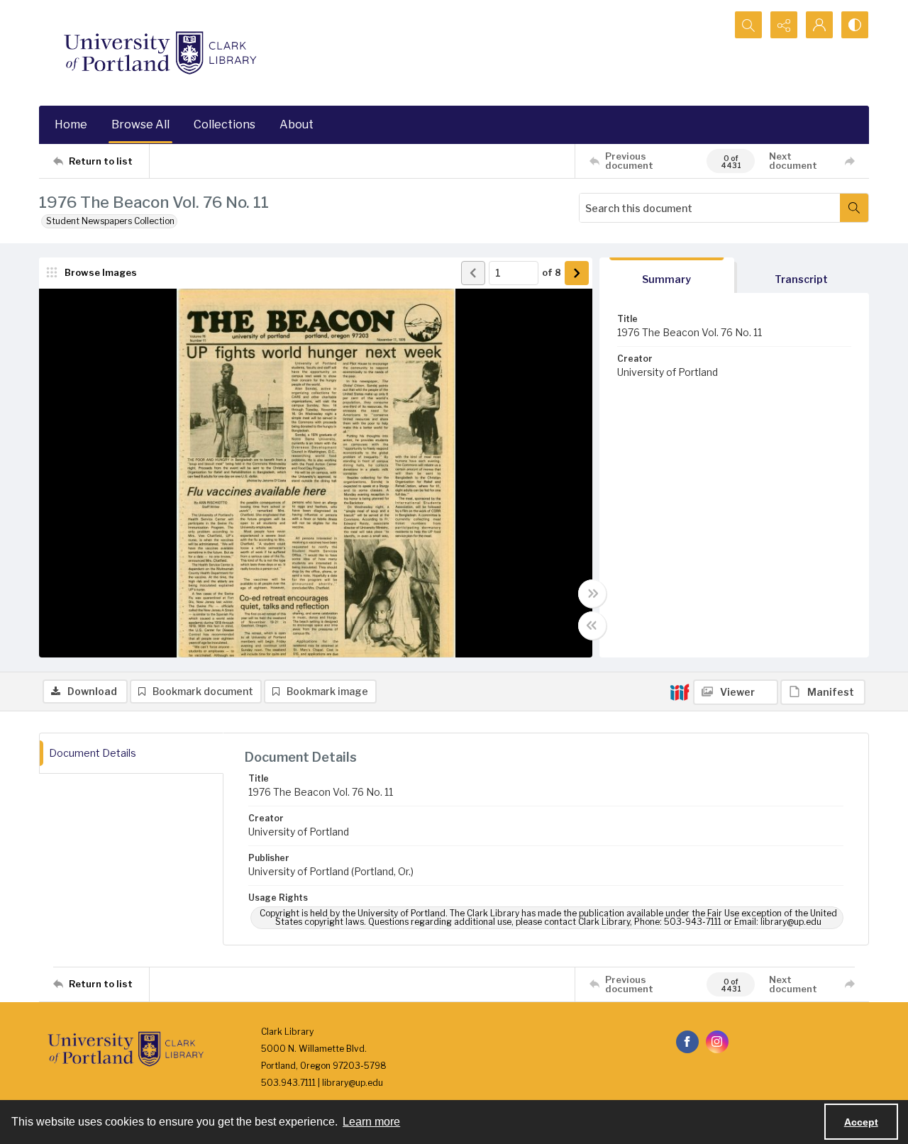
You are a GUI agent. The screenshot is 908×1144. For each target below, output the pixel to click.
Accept (861, 1122)
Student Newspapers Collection (110, 221)
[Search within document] (854, 208)
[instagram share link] (717, 1042)
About (296, 124)
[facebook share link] (687, 1042)
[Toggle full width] (592, 593)
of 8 (551, 272)
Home (71, 124)
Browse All (140, 124)
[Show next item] (577, 273)
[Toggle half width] (592, 625)
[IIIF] (679, 691)
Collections (224, 124)
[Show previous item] (473, 273)
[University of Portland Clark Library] (159, 52)
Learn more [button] (371, 1122)
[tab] (666, 275)
